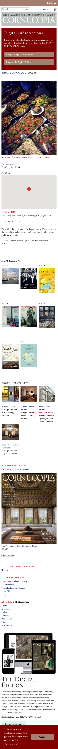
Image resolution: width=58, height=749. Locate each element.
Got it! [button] (42, 737)
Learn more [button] (11, 744)
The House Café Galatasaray (14, 581)
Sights (4, 606)
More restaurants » (14, 577)
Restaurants (6, 619)
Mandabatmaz (7, 584)
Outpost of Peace (29, 546)
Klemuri (4, 241)
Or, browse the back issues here (15, 469)
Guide (4, 73)
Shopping (5, 615)
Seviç (3, 594)
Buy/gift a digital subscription (19, 54)
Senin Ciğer (6, 591)
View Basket (46, 9)
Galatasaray (17, 73)
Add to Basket (8, 555)
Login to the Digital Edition (18, 62)
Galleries (5, 612)
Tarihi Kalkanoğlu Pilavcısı (13, 588)
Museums (5, 609)
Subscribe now (13, 724)
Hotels (4, 622)
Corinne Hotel (8, 406)
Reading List (7, 625)
